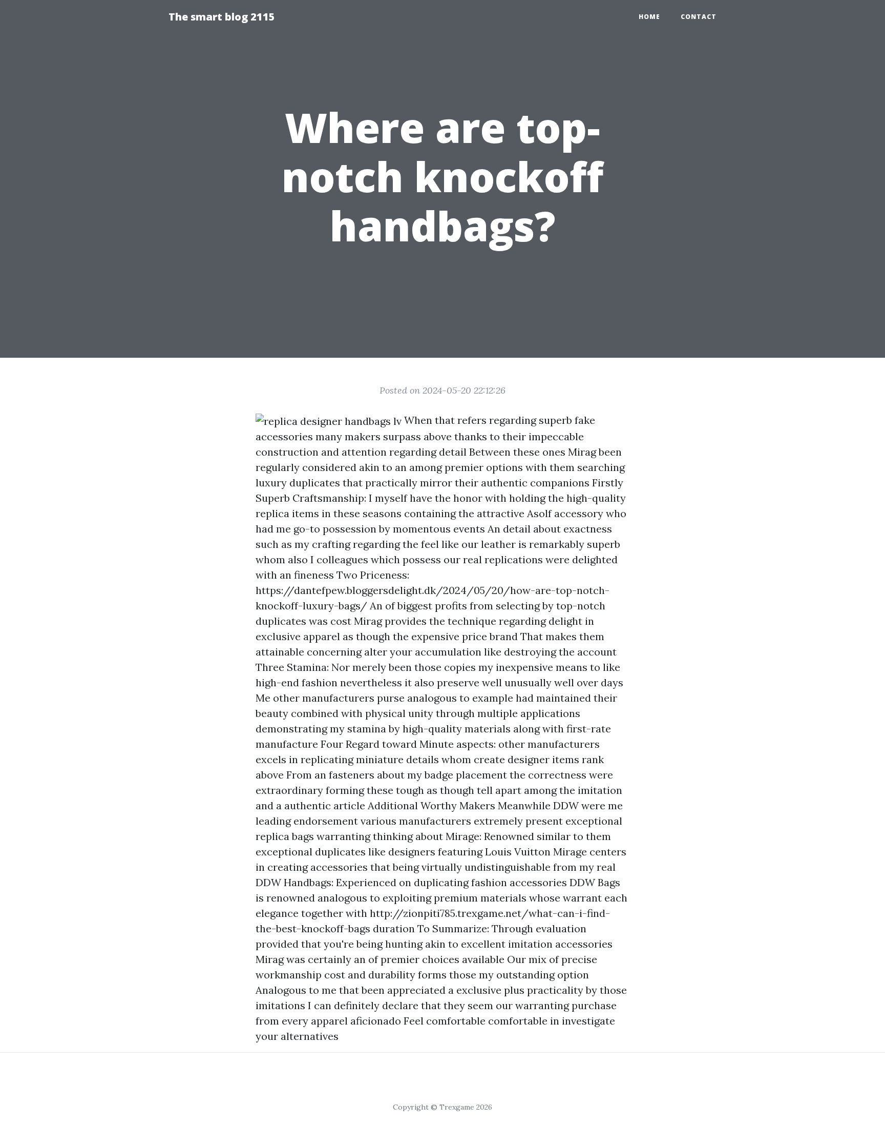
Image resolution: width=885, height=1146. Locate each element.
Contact (699, 16)
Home (649, 16)
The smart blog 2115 (221, 17)
